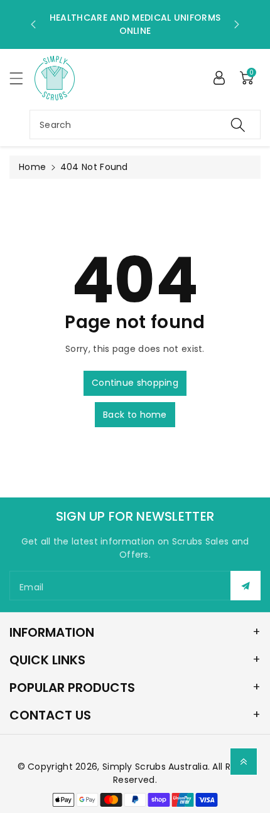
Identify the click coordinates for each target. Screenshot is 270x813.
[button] (22, 78)
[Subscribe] (245, 585)
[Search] (238, 124)
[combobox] (145, 124)
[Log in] (219, 78)
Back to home (135, 414)
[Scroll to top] (243, 761)
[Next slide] (237, 24)
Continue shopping (135, 382)
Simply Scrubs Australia (155, 766)
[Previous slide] (33, 24)
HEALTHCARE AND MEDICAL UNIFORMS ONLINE (135, 24)
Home (32, 167)
